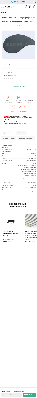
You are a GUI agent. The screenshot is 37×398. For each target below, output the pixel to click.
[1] (5, 79)
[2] (7, 79)
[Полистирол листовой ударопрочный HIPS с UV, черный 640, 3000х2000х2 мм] (18, 44)
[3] (9, 79)
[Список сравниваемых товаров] (26, 7)
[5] (12, 79)
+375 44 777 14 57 (24, 1)
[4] (10, 79)
